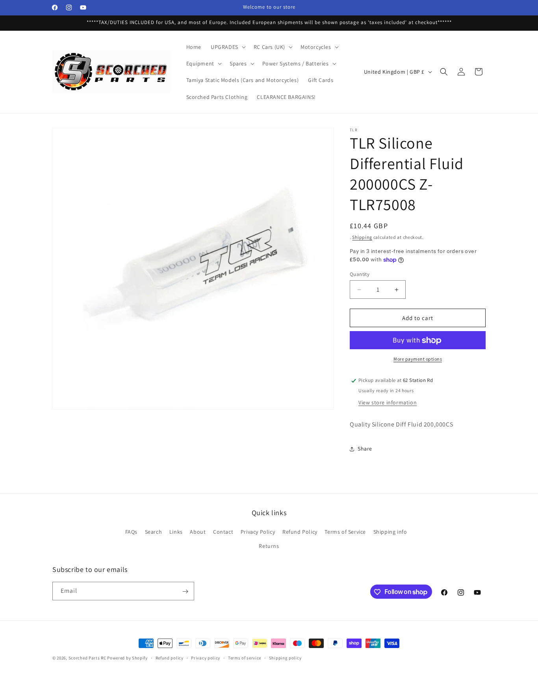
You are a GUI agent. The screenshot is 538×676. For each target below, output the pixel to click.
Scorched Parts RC (87, 658)
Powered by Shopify (127, 658)
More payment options (417, 359)
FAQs (131, 532)
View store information (387, 402)
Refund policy (170, 657)
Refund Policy (299, 532)
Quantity (359, 274)
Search (153, 532)
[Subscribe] (185, 591)
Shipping (362, 237)
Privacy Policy (258, 532)
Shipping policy (285, 657)
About (198, 532)
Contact (223, 532)
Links (176, 532)
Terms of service (244, 657)
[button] (227, 47)
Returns (269, 545)
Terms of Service (345, 532)
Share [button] (365, 449)
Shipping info (390, 532)
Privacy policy (205, 657)
